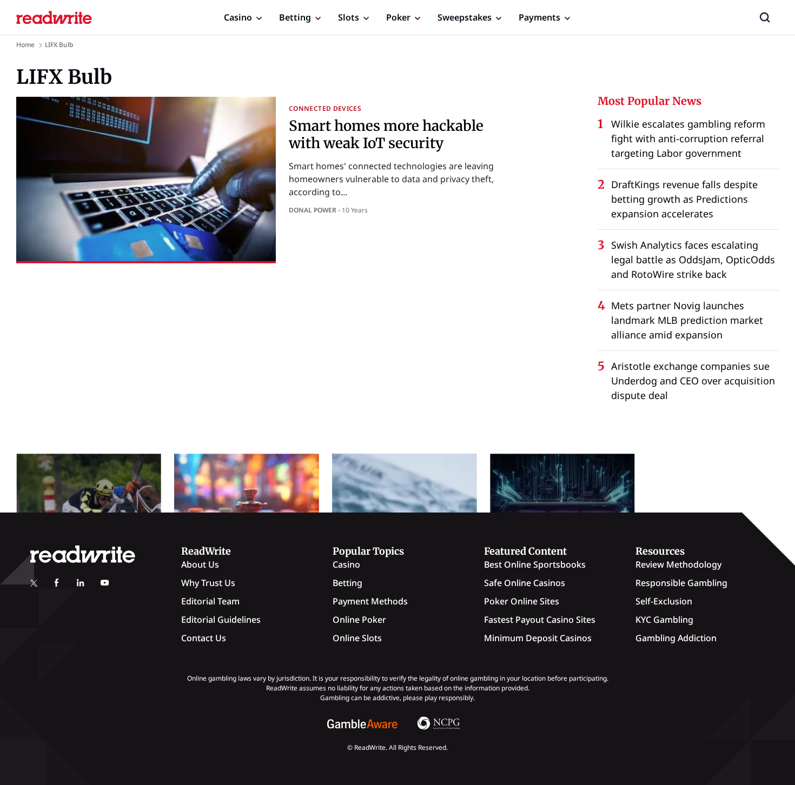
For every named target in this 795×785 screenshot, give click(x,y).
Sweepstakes (465, 17)
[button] (765, 17)
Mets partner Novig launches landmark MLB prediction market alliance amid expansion (687, 320)
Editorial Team (210, 601)
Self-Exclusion (663, 601)
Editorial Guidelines (221, 620)
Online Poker (359, 620)
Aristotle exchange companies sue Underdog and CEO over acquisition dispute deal (693, 381)
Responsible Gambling (681, 583)
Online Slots (357, 638)
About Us (200, 564)
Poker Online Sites (521, 601)
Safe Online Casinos (524, 583)
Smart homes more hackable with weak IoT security (386, 134)
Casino (238, 17)
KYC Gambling (664, 620)
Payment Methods (370, 601)
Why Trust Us (208, 583)
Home (25, 44)
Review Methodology (678, 564)
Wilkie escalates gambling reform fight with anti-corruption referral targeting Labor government (688, 138)
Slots (348, 17)
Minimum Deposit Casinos (538, 638)
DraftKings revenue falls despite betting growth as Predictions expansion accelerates (684, 199)
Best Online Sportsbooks (535, 564)
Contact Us (203, 638)
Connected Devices (325, 108)
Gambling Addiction (676, 638)
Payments (539, 17)
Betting (295, 17)
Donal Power (312, 210)
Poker (398, 17)
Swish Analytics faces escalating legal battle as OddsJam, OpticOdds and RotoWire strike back (693, 259)
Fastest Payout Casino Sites (539, 620)
